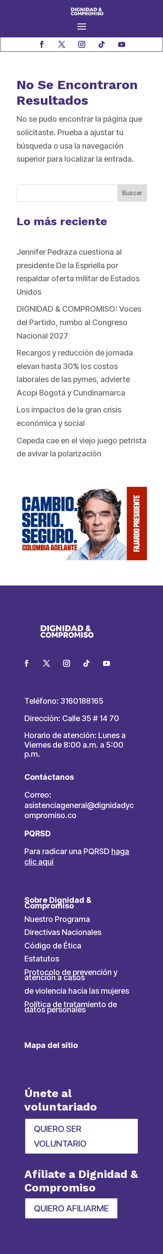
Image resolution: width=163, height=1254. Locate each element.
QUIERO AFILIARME (71, 1208)
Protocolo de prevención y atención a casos (70, 975)
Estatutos (41, 958)
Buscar (132, 192)
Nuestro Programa (57, 919)
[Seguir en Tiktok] (102, 44)
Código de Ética (52, 945)
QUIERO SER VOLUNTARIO (60, 1136)
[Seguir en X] (62, 44)
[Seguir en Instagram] (82, 44)
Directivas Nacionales (62, 932)
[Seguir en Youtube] (122, 44)
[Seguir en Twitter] (46, 663)
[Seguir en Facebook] (42, 44)
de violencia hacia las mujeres (76, 990)
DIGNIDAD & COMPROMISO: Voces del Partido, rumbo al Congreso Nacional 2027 (79, 322)
